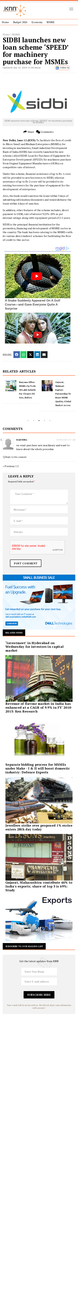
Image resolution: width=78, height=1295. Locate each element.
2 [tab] (33, 420)
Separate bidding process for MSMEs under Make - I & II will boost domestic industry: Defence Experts (37, 768)
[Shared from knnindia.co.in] (44, 354)
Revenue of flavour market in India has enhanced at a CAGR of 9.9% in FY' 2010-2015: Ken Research (38, 707)
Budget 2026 (20, 22)
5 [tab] (50, 420)
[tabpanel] (21, 391)
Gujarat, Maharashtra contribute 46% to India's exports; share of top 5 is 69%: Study (38, 886)
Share (30, 132)
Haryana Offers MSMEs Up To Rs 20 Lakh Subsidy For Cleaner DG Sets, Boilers (27, 390)
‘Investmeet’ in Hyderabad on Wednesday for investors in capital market (34, 647)
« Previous (9, 466)
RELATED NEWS (13, 632)
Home (5, 22)
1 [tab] (28, 420)
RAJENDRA (21, 440)
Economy (37, 22)
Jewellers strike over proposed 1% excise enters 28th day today (38, 827)
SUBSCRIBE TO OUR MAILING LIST (24, 946)
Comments (47, 132)
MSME (51, 22)
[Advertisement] (39, 1053)
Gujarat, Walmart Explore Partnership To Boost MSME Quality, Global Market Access (63, 394)
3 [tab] (39, 420)
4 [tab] (44, 420)
